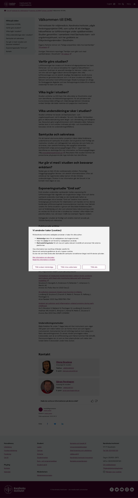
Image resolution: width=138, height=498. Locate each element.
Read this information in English (44, 260)
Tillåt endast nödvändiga (44, 267)
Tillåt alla (94, 267)
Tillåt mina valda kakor (69, 267)
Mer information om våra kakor (43, 257)
